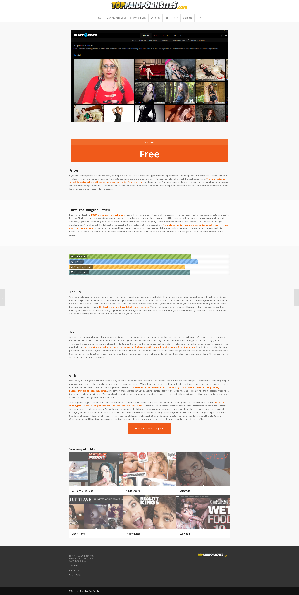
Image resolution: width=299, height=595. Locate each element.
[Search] (201, 18)
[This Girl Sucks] (296, 297)
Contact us (74, 570)
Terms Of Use (75, 575)
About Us (73, 565)
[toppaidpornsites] (149, 7)
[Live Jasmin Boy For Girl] (2, 297)
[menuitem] (98, 18)
